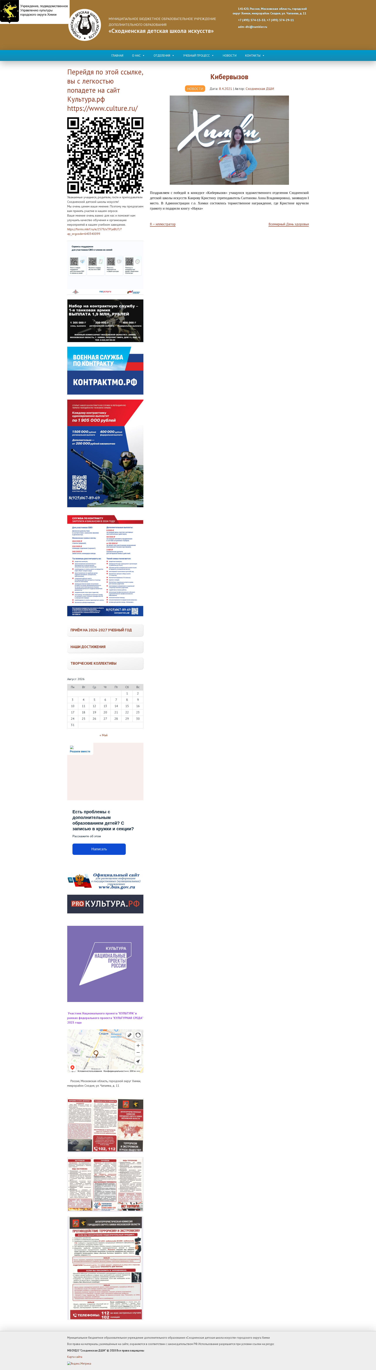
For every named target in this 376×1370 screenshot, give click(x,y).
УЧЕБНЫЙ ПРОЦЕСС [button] (196, 55)
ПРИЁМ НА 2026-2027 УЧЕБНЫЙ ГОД (101, 630)
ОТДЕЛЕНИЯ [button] (162, 55)
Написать (99, 849)
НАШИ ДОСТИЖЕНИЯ (88, 646)
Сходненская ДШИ (260, 88)
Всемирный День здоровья (289, 224)
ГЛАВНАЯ (117, 55)
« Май (103, 735)
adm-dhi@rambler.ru (252, 27)
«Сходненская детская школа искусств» (161, 31)
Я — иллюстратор (163, 224)
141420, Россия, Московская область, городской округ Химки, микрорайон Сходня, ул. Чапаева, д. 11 (270, 11)
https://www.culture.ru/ (102, 108)
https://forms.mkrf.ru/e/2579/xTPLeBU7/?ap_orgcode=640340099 (94, 231)
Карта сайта (74, 1357)
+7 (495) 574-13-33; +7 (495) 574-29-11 (265, 20)
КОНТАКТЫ (252, 55)
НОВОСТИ (230, 55)
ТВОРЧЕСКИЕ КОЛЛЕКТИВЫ (93, 663)
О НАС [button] (136, 55)
